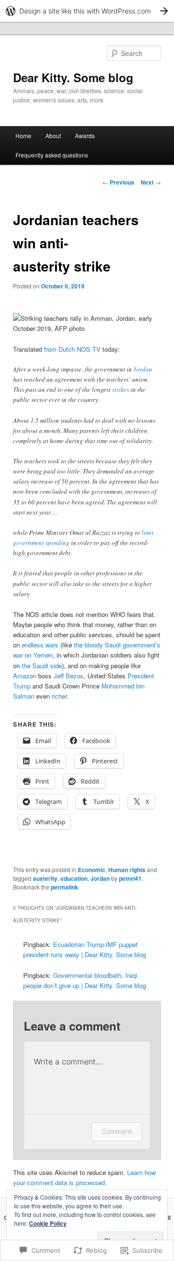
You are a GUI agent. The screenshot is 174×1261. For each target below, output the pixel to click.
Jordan (142, 369)
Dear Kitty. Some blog (73, 77)
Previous (118, 182)
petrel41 (130, 878)
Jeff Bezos (69, 675)
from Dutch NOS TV (72, 349)
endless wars (40, 644)
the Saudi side (42, 665)
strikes (120, 389)
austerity (45, 878)
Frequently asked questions (51, 155)
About (53, 135)
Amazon (24, 675)
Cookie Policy (48, 1223)
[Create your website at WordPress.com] (87, 11)
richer (59, 696)
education (73, 878)
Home (23, 135)
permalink (64, 887)
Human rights (126, 869)
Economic (91, 869)
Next (151, 182)
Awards (85, 135)
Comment (117, 1131)
